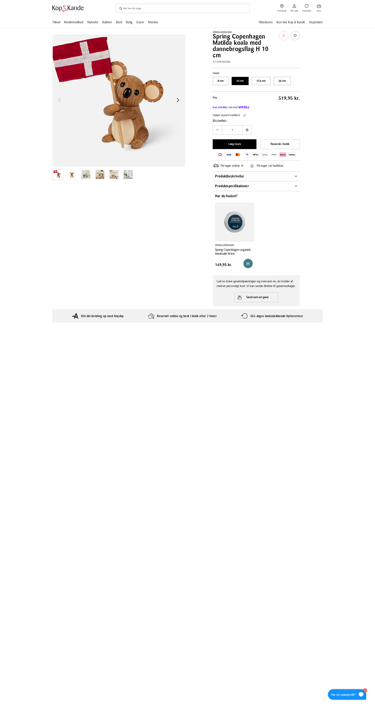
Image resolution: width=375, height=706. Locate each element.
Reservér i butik (280, 144)
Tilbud (56, 22)
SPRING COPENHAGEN (222, 31)
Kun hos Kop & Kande (291, 22)
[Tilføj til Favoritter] (295, 35)
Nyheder (93, 22)
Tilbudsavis (265, 22)
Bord (119, 22)
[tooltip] (283, 35)
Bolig (129, 22)
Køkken (107, 22)
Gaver (140, 22)
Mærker (153, 22)
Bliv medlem (219, 120)
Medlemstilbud (73, 22)
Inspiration (316, 22)
